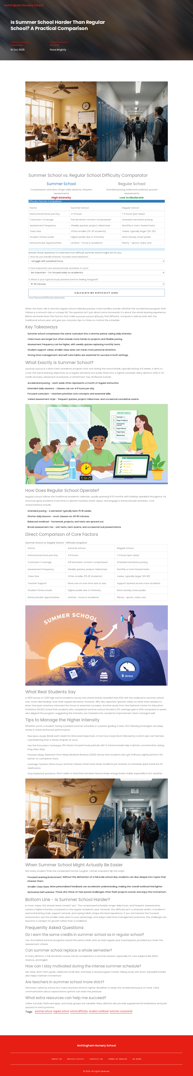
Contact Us (96, 1059)
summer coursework (121, 1011)
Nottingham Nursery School (24, 5)
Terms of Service (117, 1059)
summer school (43, 1011)
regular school (61, 1011)
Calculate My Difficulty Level (96, 292)
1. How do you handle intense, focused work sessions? (58, 256)
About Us (57, 1059)
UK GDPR (137, 1059)
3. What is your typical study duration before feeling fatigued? (63, 279)
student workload (99, 1011)
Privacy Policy (75, 1059)
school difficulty (79, 1011)
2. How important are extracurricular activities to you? (58, 268)
